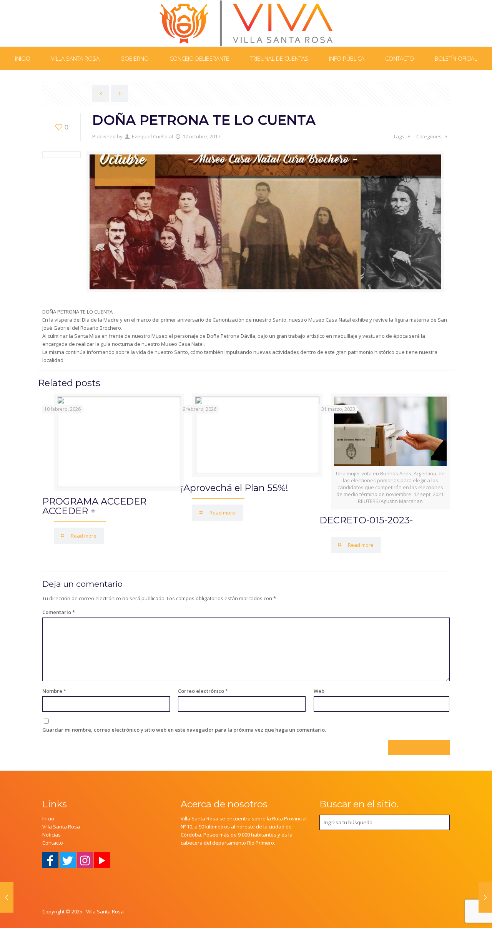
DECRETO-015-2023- (366, 520)
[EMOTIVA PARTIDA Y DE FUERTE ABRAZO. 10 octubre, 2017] (6, 897)
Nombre (54, 690)
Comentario (58, 612)
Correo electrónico (203, 690)
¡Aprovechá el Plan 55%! (234, 487)
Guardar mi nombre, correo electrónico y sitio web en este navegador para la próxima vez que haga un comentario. (184, 729)
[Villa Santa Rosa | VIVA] (246, 23)
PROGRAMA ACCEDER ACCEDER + (94, 506)
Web (319, 690)
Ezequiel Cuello (150, 136)
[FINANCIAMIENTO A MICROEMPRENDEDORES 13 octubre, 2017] (485, 897)
